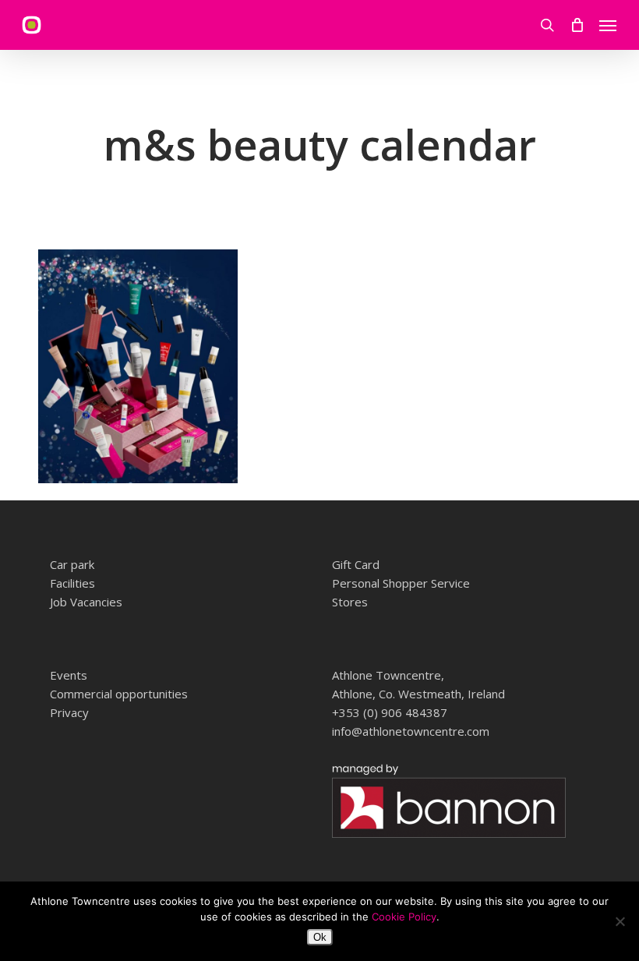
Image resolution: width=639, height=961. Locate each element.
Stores (350, 601)
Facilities (72, 583)
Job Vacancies (86, 601)
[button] (607, 25)
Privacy (69, 712)
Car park (72, 564)
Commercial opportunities (119, 693)
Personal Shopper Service (401, 583)
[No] (619, 921)
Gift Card (356, 564)
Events (68, 675)
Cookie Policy (404, 916)
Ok (320, 937)
